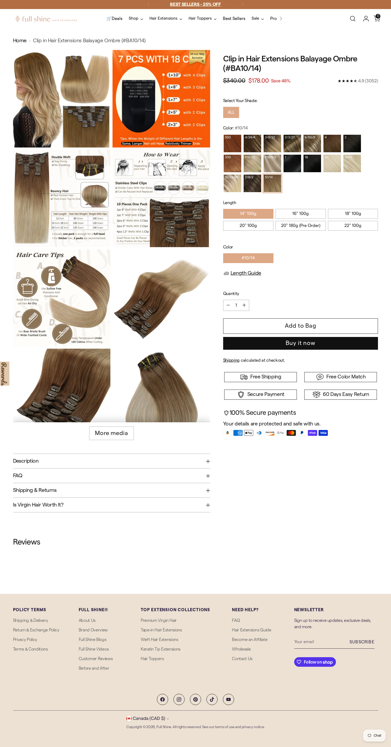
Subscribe (362, 642)
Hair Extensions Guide (251, 630)
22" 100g (352, 225)
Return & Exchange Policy (36, 630)
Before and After (94, 668)
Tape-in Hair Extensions (161, 630)
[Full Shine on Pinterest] (195, 699)
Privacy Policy (25, 640)
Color (228, 247)
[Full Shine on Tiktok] (212, 699)
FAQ (236, 620)
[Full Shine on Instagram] (179, 699)
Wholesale (241, 649)
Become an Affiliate (249, 640)
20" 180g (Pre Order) (300, 225)
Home (20, 40)
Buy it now (300, 343)
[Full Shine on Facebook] (162, 699)
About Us (87, 620)
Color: (235, 128)
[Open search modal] (352, 18)
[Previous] (148, 4)
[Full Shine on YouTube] (228, 699)
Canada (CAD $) (149, 718)
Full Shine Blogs (92, 640)
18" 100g (353, 214)
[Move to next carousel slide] (373, 575)
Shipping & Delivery (30, 620)
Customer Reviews (96, 659)
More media (111, 433)
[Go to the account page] (364, 18)
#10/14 (248, 258)
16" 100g (300, 214)
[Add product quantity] (244, 305)
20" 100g (248, 225)
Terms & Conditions (30, 649)
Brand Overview (93, 630)
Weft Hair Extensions (159, 640)
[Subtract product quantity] (228, 305)
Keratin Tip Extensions (160, 649)
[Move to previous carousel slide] (361, 575)
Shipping (231, 360)
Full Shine (163, 727)
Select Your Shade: (240, 101)
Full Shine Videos (94, 649)
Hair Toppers (152, 659)
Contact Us (242, 659)
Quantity (231, 294)
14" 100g (248, 214)
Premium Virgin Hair (159, 620)
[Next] (242, 4)
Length (229, 203)
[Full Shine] (46, 18)
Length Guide (246, 273)
